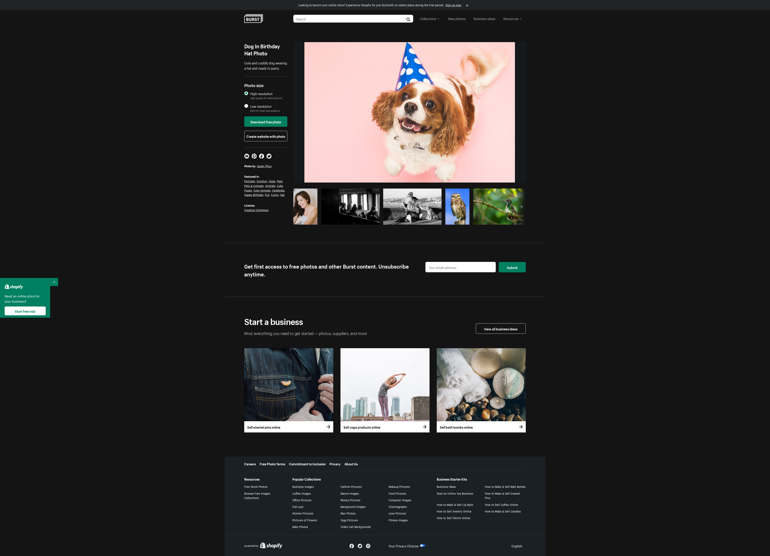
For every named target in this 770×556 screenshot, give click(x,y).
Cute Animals (262, 190)
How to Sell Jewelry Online (454, 511)
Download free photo (265, 121)
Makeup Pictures (399, 486)
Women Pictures (302, 513)
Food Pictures (397, 493)
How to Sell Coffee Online (501, 504)
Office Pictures (301, 500)
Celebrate (278, 190)
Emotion (262, 181)
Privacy (335, 463)
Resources (511, 18)
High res (352, 220)
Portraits (249, 181)
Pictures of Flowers (304, 520)
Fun (267, 194)
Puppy (248, 190)
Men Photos (348, 513)
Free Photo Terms (272, 463)
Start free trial (25, 311)
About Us (351, 463)
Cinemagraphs (398, 506)
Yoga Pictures (349, 520)
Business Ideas (446, 486)
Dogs (272, 181)
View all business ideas (501, 328)
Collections (428, 18)
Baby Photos (300, 526)
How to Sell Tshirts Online (453, 517)
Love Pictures (397, 513)
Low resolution (261, 106)
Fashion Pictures (351, 486)
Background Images (353, 506)
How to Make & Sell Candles (503, 511)
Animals (270, 185)
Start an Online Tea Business (455, 493)
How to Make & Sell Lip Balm (455, 504)
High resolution (261, 93)
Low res (307, 220)
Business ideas (484, 18)
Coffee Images (301, 493)
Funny (275, 194)
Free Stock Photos (255, 486)
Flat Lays (297, 506)
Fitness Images (398, 520)
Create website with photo (265, 136)
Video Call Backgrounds (355, 526)
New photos (457, 18)
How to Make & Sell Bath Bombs (505, 486)
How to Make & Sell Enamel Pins (502, 495)
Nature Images (349, 493)
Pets (280, 181)
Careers (250, 463)
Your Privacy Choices (404, 545)
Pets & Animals (253, 185)
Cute (280, 185)
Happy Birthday (253, 194)
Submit (512, 267)
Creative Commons (256, 210)
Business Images (303, 486)
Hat (282, 194)
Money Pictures (350, 500)
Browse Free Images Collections (257, 495)
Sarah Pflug (264, 166)
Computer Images (400, 500)
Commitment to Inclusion (307, 463)
